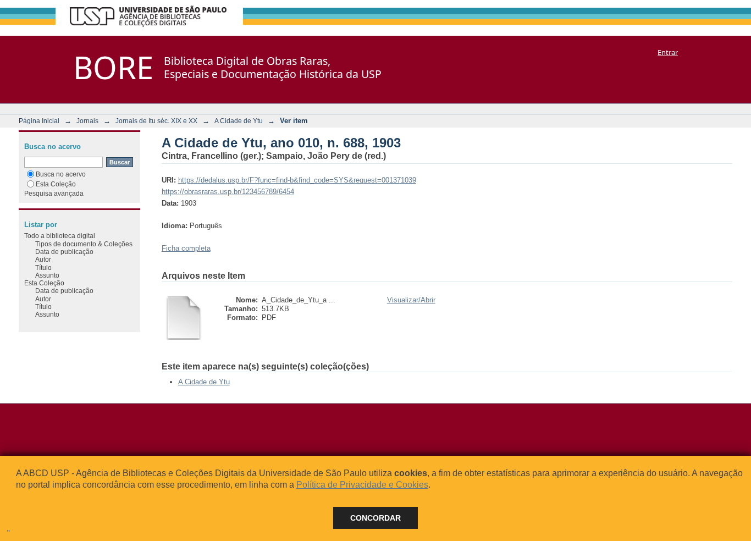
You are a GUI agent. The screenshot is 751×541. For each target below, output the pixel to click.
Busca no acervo (61, 174)
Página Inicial (39, 120)
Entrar (668, 52)
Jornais (87, 120)
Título (43, 267)
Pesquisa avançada (54, 193)
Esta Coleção (56, 183)
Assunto (47, 275)
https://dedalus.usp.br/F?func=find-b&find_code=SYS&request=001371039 (297, 180)
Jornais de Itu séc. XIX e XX (156, 120)
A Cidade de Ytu (238, 120)
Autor (43, 259)
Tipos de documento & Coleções (83, 243)
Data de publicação (64, 251)
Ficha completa (186, 248)
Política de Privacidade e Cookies (362, 484)
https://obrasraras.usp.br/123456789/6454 (228, 191)
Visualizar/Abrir (411, 300)
